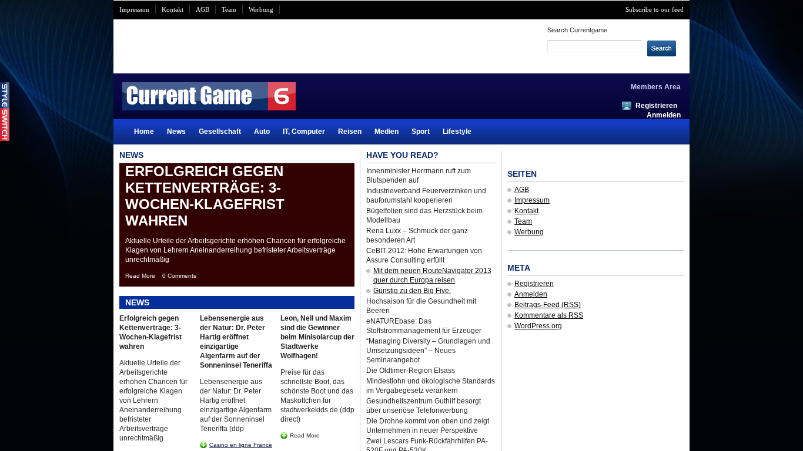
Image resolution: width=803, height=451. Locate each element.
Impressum (134, 9)
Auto (262, 131)
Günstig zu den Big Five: (412, 291)
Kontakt (172, 9)
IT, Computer (304, 131)
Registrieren (656, 106)
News (176, 131)
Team (229, 9)
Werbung (261, 9)
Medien (386, 131)
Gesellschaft (220, 131)
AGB (202, 9)
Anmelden (664, 115)
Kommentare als (548, 315)
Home (144, 131)
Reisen (350, 131)
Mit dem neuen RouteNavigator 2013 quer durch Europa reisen (432, 275)
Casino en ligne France (240, 445)
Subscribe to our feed (654, 9)
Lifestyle (457, 131)
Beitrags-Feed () (547, 305)
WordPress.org (538, 326)
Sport (420, 131)
